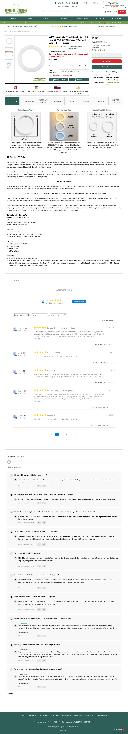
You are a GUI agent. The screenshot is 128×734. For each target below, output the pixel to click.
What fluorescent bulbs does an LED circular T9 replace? (34, 596)
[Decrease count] (120, 56)
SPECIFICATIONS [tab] (27, 101)
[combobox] (39, 315)
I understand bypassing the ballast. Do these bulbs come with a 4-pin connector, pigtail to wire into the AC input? (54, 512)
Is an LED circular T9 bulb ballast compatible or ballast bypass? (36, 575)
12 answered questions (75, 46)
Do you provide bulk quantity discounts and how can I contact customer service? (43, 618)
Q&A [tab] (72, 101)
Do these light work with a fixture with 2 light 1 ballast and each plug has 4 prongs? (43, 494)
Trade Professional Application (89, 23)
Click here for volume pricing (112, 84)
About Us (23, 715)
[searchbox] (19, 315)
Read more (38, 338)
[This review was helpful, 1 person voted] (109, 425)
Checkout (122, 11)
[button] (64, 26)
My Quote (102, 23)
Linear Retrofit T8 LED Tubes (21, 31)
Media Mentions (43, 715)
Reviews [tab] (16, 280)
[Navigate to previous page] (52, 434)
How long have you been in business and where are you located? (37, 645)
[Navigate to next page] (76, 434)
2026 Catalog (55, 715)
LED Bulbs (29, 18)
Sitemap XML (64, 730)
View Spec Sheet (60, 79)
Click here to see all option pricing (60, 75)
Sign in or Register (112, 23)
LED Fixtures (46, 18)
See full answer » (23, 632)
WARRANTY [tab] (101, 101)
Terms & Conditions (101, 715)
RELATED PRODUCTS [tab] (116, 101)
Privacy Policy (89, 715)
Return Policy (78, 715)
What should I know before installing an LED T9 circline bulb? (36, 531)
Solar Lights (64, 18)
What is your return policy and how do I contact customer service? (38, 669)
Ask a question (72, 48)
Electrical (100, 18)
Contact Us (121, 23)
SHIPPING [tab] (86, 101)
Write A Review (79, 301)
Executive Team (66, 715)
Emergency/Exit (82, 18)
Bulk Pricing (116, 18)
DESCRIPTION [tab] (12, 101)
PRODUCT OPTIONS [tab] (42, 101)
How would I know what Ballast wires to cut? (30, 475)
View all (10, 694)
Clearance (13, 18)
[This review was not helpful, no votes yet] (113, 345)
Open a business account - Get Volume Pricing (16, 23)
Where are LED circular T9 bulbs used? (28, 553)
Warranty (80, 79)
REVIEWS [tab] (57, 101)
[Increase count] (120, 54)
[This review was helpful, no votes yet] (109, 345)
